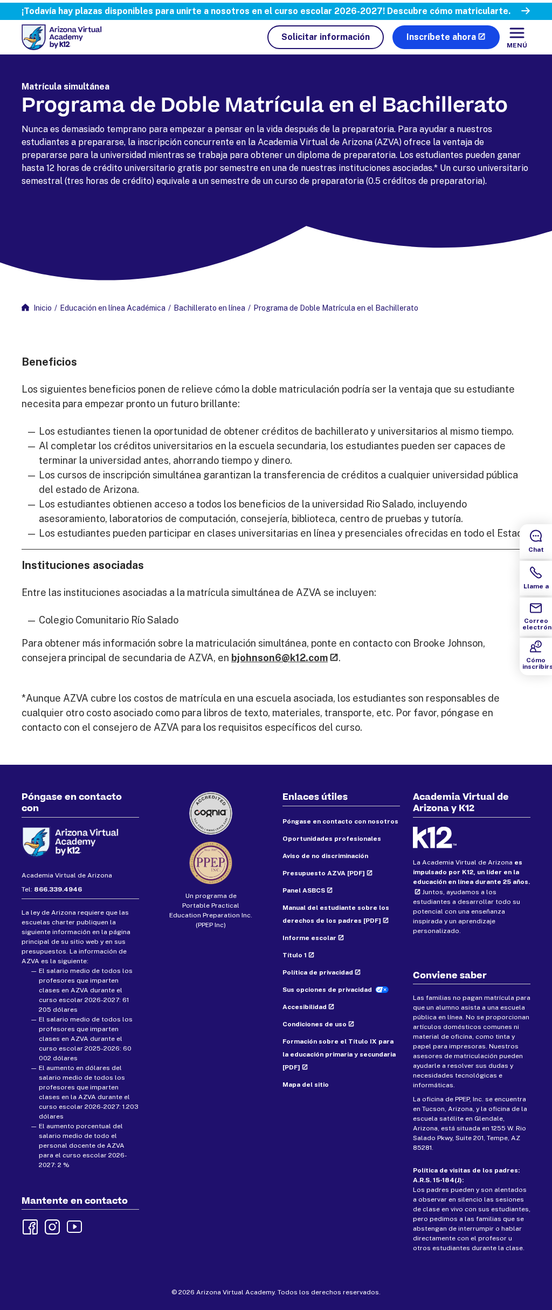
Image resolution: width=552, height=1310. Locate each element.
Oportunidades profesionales (331, 838)
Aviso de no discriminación (325, 856)
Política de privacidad (317, 972)
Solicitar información (325, 37)
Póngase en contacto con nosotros (340, 821)
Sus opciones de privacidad (327, 989)
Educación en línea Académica (112, 308)
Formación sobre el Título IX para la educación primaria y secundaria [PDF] (339, 1054)
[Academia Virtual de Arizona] (62, 37)
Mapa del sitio (305, 1084)
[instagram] (51, 1225)
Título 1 (294, 955)
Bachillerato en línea (209, 308)
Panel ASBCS (303, 890)
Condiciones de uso (314, 1024)
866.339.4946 (58, 889)
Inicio (42, 308)
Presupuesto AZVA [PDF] (323, 873)
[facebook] (29, 1225)
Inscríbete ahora (441, 37)
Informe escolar (309, 938)
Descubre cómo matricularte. (448, 11)
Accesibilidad (304, 1007)
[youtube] (73, 1225)
